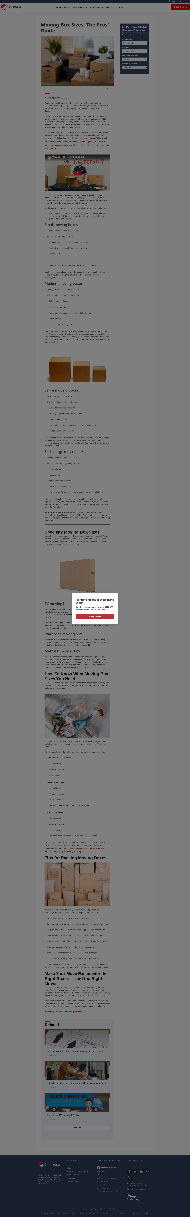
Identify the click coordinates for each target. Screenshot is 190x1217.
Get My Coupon (95, 617)
